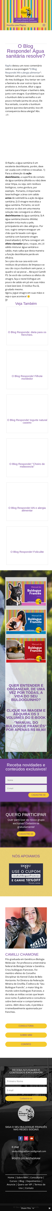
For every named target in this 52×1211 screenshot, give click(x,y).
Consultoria (36, 1177)
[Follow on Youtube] (31, 1138)
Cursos (13, 1181)
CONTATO (26, 1044)
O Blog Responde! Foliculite (27, 551)
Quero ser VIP (25, 1184)
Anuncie (11, 1184)
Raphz (8, 65)
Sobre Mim (22, 1177)
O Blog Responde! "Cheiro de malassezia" (27, 465)
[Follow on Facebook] (20, 1138)
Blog (21, 1181)
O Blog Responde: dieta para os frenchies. (27, 333)
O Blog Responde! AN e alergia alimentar (27, 509)
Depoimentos (33, 1181)
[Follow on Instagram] (26, 1138)
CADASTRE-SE (38, 794)
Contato (29, 1188)
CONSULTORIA (26, 1025)
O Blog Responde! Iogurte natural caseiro (27, 421)
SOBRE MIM (26, 1035)
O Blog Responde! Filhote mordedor (27, 377)
